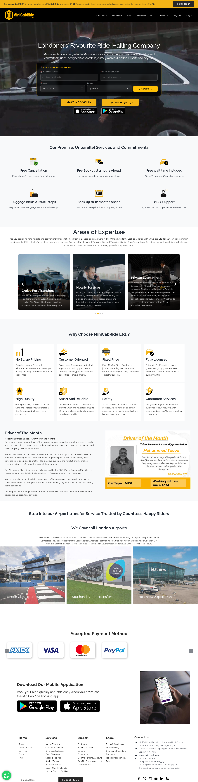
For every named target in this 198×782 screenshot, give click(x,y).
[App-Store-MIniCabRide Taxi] (85, 108)
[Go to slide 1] (95, 313)
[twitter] (144, 778)
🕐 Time (90, 83)
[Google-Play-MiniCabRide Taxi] (113, 108)
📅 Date (43, 83)
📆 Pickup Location (49, 72)
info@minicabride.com (149, 755)
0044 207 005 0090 (148, 758)
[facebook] (138, 778)
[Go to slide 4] (102, 313)
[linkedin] (161, 778)
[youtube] (155, 778)
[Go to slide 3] (100, 313)
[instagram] (150, 778)
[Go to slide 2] (97, 313)
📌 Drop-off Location (109, 72)
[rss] (167, 778)
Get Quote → (145, 89)
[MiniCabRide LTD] (19, 11)
